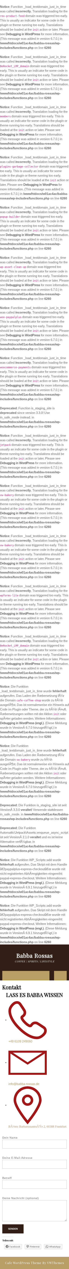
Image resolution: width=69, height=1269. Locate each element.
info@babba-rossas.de (23, 1084)
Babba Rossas (34, 955)
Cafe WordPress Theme (23, 1263)
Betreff (7, 1177)
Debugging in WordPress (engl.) (22, 723)
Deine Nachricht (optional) (20, 1198)
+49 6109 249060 (20, 1041)
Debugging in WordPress (23, 34)
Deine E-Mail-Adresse (17, 1157)
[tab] (6, 975)
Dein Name (10, 1137)
